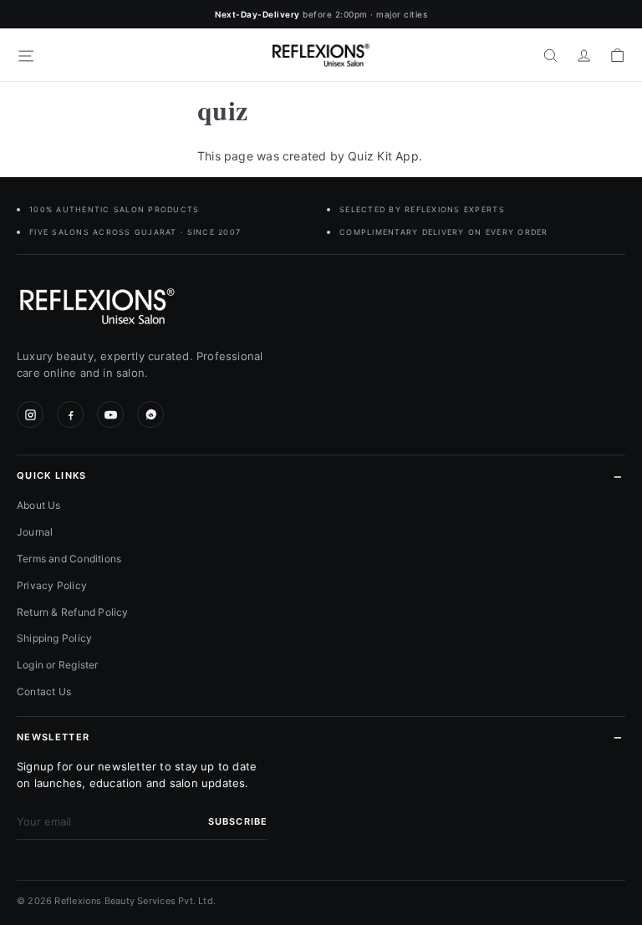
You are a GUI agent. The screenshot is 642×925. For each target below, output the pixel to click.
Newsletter (53, 737)
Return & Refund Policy (73, 612)
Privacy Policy (52, 585)
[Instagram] (30, 414)
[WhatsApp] (150, 414)
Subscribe (238, 821)
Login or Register (58, 664)
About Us (39, 505)
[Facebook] (70, 414)
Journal (35, 532)
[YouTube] (110, 414)
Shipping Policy (54, 638)
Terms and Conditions (69, 558)
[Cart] (617, 55)
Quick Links (52, 475)
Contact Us (44, 691)
